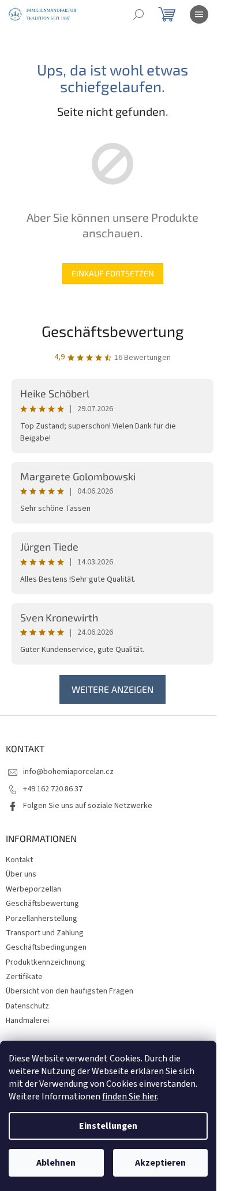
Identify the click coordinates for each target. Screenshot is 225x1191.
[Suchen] (138, 14)
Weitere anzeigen (112, 689)
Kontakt (19, 860)
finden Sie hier (129, 1096)
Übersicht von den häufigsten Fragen (69, 991)
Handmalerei (27, 1020)
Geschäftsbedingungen (46, 947)
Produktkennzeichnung (45, 962)
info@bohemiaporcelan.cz (68, 771)
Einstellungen (108, 1126)
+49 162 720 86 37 (52, 789)
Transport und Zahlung (45, 933)
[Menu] (199, 14)
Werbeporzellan (33, 889)
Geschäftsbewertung (113, 331)
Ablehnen (56, 1162)
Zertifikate (24, 977)
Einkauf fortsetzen (113, 273)
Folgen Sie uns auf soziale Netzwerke (87, 805)
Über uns (21, 874)
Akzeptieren (160, 1162)
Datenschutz (27, 1006)
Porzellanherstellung (41, 918)
